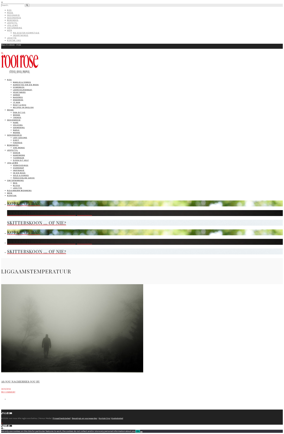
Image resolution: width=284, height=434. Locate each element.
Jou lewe (12, 163)
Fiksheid (17, 143)
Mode (10, 13)
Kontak (12, 195)
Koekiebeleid (117, 418)
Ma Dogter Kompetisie (26, 33)
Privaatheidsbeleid (61, 418)
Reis (15, 183)
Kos (9, 10)
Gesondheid (14, 18)
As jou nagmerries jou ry (20, 381)
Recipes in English (23, 107)
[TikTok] (2, 413)
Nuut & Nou (19, 105)
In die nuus (19, 173)
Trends (17, 117)
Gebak (16, 95)
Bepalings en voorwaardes (84, 418)
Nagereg (18, 97)
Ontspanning (14, 28)
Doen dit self (21, 160)
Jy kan (16, 102)
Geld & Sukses (21, 175)
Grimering (19, 127)
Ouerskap (18, 168)
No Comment (8, 391)
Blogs (16, 185)
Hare (15, 122)
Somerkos (19, 87)
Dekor (16, 153)
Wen (9, 30)
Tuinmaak (18, 158)
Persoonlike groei (24, 178)
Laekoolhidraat (22, 90)
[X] (4, 413)
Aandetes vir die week (26, 85)
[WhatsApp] (6, 413)
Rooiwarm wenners (19, 190)
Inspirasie (18, 170)
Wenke (16, 115)
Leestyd (12, 38)
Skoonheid (13, 15)
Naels (16, 130)
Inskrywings (20, 35)
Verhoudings (20, 165)
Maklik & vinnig (22, 82)
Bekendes (12, 20)
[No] (141, 431)
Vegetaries (19, 92)
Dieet (16, 140)
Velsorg (18, 125)
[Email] (11, 413)
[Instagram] (9, 413)
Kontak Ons (14, 40)
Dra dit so (19, 112)
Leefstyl (12, 23)
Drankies (18, 100)
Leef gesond (20, 138)
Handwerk (19, 155)
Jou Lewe (12, 25)
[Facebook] (7, 413)
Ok (138, 431)
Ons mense (19, 148)
